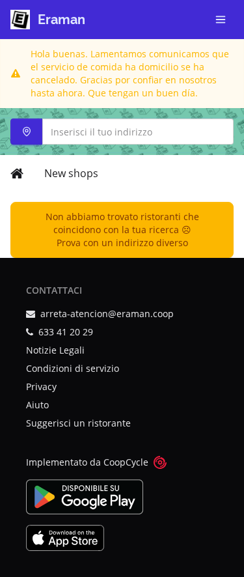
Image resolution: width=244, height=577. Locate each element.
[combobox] (122, 132)
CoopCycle (125, 462)
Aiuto (37, 405)
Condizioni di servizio (72, 368)
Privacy (41, 386)
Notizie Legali (55, 350)
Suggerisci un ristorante (78, 423)
